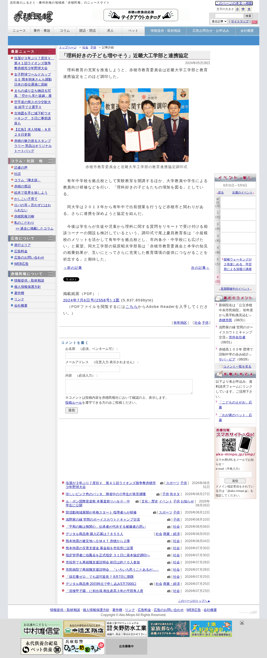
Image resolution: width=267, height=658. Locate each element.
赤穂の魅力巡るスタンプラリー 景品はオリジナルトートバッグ (33, 146)
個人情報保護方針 (27, 287)
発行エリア (22, 245)
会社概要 (21, 305)
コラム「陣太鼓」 (27, 180)
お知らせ (187, 501)
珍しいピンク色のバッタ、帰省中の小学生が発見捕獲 (106, 494)
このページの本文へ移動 (234, 3)
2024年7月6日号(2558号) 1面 (91, 300)
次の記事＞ (200, 268)
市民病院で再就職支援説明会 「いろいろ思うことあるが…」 (112, 569)
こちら (132, 306)
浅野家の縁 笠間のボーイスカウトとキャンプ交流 (103, 519)
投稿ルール (73, 402)
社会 (85, 47)
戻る (221, 192)
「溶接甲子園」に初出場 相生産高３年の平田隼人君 (104, 591)
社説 (17, 174)
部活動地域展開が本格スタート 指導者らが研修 (101, 512)
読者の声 (21, 167)
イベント (165, 501)
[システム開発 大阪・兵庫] (248, 613)
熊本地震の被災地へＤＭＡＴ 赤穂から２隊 (98, 541)
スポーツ (172, 483)
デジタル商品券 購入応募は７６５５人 (94, 534)
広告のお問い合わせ (29, 257)
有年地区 (180, 322)
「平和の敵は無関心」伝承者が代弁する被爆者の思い (106, 526)
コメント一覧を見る (237, 366)
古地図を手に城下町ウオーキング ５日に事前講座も (32, 118)
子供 (93, 47)
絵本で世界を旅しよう (31, 192)
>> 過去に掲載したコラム (35, 228)
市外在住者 (237, 337)
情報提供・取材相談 (29, 280)
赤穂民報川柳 (24, 216)
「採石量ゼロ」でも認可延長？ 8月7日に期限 (100, 576)
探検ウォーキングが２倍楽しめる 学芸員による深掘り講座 (238, 264)
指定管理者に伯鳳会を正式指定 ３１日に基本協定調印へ (108, 555)
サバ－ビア (227, 359)
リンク (19, 299)
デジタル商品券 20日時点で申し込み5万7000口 (101, 584)
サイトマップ (240, 21)
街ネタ (175, 494)
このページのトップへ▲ (194, 600)
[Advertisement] (134, 449)
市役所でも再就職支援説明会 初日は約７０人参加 (103, 562)
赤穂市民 (225, 320)
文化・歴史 (149, 501)
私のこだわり (24, 222)
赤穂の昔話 (22, 186)
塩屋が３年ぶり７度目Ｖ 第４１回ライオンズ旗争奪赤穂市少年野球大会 (34, 63)
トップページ (68, 47)
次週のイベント (242, 192)
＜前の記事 (73, 268)
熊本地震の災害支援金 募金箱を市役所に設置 (99, 548)
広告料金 (21, 251)
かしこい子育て (26, 199)
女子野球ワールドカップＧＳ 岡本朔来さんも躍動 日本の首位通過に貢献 (33, 79)
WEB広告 (21, 264)
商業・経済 (171, 534)
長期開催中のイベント (235, 288)
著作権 (19, 293)
